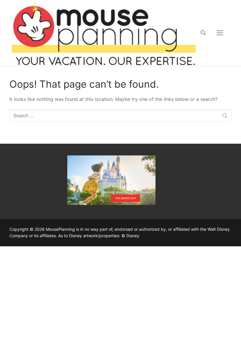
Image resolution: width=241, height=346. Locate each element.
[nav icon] (219, 33)
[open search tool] (203, 32)
